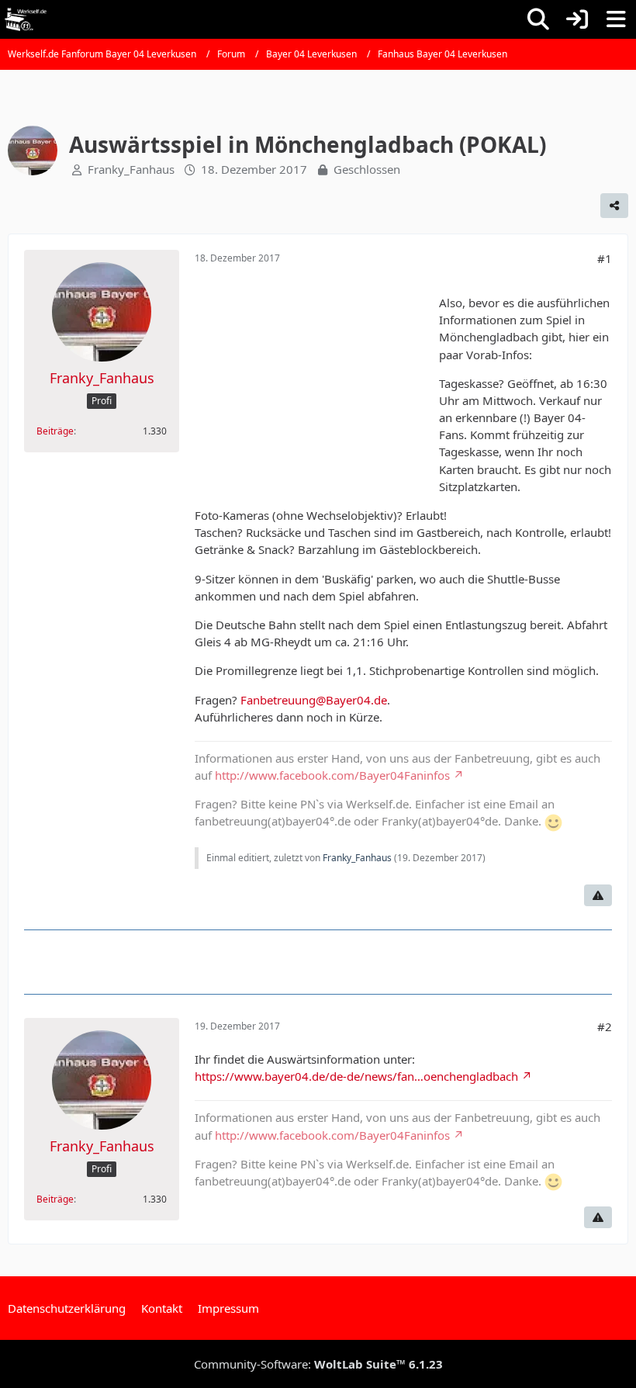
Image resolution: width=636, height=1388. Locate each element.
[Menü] (615, 19)
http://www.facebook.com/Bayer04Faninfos (332, 775)
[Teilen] (614, 205)
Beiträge (55, 431)
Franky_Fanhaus (131, 169)
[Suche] (538, 19)
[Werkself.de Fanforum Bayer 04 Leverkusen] (26, 19)
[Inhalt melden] (598, 895)
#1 (604, 258)
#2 (604, 1026)
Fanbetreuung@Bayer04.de (313, 700)
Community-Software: (318, 1364)
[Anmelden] (577, 19)
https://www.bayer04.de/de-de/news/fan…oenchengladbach (356, 1076)
